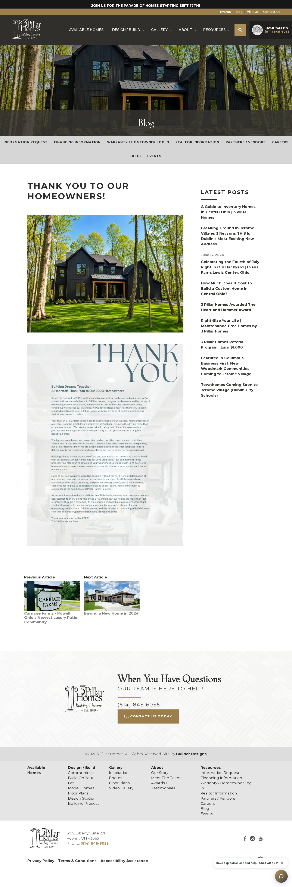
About (157, 767)
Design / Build (81, 767)
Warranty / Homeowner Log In (138, 142)
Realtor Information (197, 142)
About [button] (185, 30)
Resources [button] (214, 30)
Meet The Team (166, 778)
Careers (280, 142)
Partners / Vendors (246, 142)
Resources (211, 767)
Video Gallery (121, 788)
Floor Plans (78, 793)
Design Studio (81, 798)
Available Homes (86, 30)
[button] (240, 30)
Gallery (115, 767)
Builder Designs (191, 754)
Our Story (159, 773)
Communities (81, 773)
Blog (238, 12)
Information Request (26, 142)
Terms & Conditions (77, 861)
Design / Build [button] (126, 30)
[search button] (240, 30)
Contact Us (271, 12)
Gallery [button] (159, 30)
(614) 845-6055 (139, 705)
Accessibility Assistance (124, 861)
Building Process (83, 803)
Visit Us (253, 12)
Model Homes (81, 788)
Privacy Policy (40, 861)
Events (225, 12)
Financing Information (77, 142)
